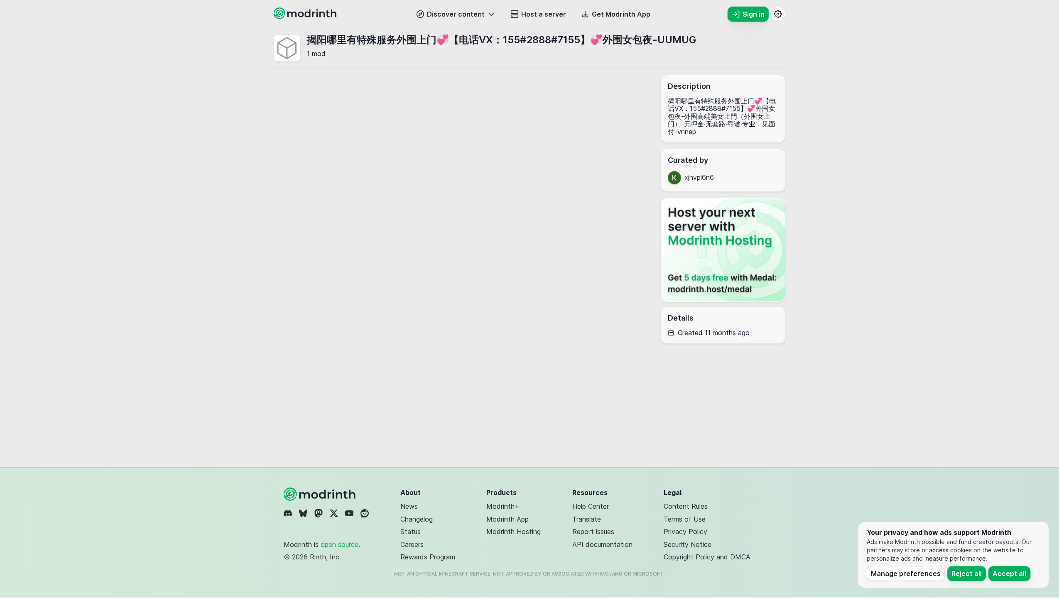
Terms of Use (685, 519)
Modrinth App (507, 519)
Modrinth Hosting (513, 531)
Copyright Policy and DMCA (707, 557)
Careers (412, 544)
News (409, 506)
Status (410, 531)
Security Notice (687, 544)
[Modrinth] (321, 494)
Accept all (1009, 573)
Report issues (593, 531)
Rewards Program (427, 557)
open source (339, 544)
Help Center (590, 506)
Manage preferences (906, 573)
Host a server (543, 14)
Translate (586, 519)
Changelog (416, 519)
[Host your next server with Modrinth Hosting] (723, 250)
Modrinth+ (503, 506)
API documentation (602, 544)
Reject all (966, 573)
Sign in (754, 14)
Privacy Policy (685, 531)
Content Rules (686, 506)
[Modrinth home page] (306, 16)
